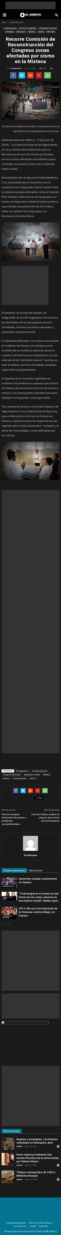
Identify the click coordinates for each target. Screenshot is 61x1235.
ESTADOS (31, 32)
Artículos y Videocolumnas (40, 1223)
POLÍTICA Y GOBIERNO (27, 28)
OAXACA (41, 32)
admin (19, 1146)
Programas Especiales (16, 1223)
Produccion (16, 68)
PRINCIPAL (51, 32)
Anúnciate (43, 1226)
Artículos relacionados (14, 870)
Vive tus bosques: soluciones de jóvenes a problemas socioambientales (14, 819)
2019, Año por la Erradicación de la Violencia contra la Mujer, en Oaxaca (38, 912)
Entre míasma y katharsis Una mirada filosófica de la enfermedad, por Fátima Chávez (37, 1158)
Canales (32, 1226)
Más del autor (36, 870)
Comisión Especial (39, 771)
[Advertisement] (30, 5)
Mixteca (46, 774)
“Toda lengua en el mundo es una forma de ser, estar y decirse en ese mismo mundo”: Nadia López (38, 897)
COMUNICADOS (10, 28)
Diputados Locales (32, 774)
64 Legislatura (22, 771)
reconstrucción (19, 778)
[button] (56, 15)
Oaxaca (6, 778)
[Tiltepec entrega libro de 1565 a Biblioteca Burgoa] (8, 1177)
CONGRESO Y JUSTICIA (47, 28)
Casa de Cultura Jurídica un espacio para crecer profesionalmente (45, 817)
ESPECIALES (20, 32)
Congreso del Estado (12, 774)
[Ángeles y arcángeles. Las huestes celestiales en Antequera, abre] (8, 1144)
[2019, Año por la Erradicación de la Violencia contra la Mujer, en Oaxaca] (9, 913)
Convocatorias (19, 1226)
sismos (32, 778)
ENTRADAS (10, 32)
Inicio (4, 22)
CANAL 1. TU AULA (7, 898)
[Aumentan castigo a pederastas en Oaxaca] (9, 882)
